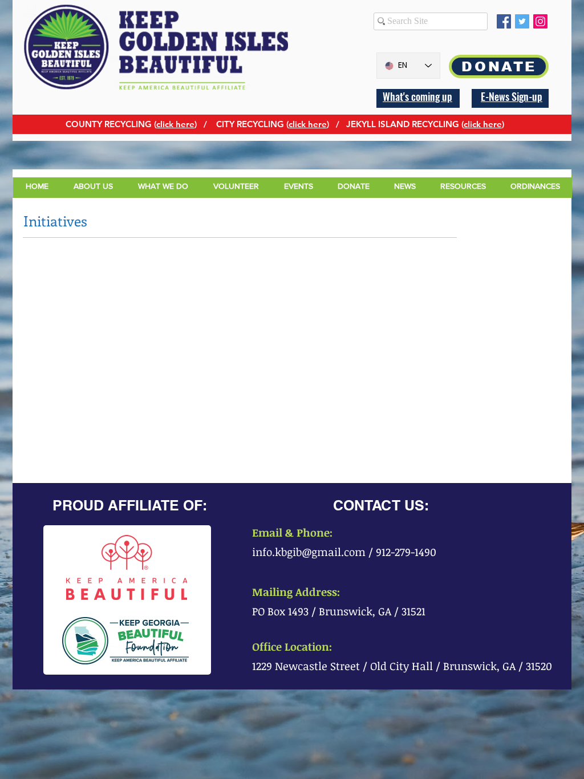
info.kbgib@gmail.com (309, 552)
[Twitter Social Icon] (522, 21)
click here (175, 124)
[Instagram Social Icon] (540, 21)
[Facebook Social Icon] (504, 21)
